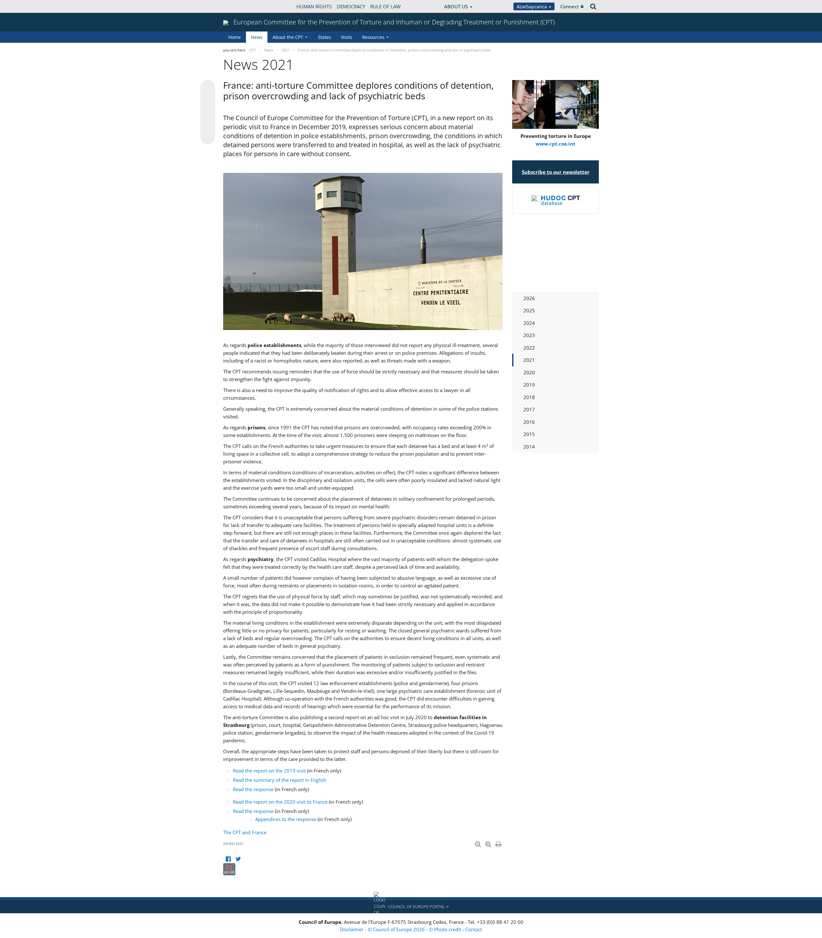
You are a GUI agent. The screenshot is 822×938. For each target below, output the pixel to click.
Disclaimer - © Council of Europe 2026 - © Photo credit (401, 929)
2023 (529, 335)
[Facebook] (228, 859)
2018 (529, 397)
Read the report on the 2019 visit (269, 770)
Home (234, 37)
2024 (529, 323)
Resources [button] (373, 37)
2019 (529, 384)
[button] (411, 906)
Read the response (253, 789)
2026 (529, 298)
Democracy (351, 6)
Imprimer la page (499, 842)
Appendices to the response (285, 819)
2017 (529, 409)
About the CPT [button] (288, 37)
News (257, 37)
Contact (473, 929)
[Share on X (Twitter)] (208, 100)
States (324, 37)
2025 (529, 310)
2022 (529, 347)
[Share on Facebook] (208, 112)
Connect (569, 6)
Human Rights (314, 6)
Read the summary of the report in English (279, 780)
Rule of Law (385, 6)
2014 (529, 446)
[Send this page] (208, 137)
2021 (529, 360)
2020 (529, 372)
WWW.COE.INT (239, 6)
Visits (346, 37)
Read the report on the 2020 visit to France (280, 802)
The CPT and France (245, 832)
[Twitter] (238, 859)
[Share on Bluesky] (208, 88)
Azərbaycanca (532, 6)
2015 (529, 434)
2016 (529, 422)
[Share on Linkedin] (208, 125)
